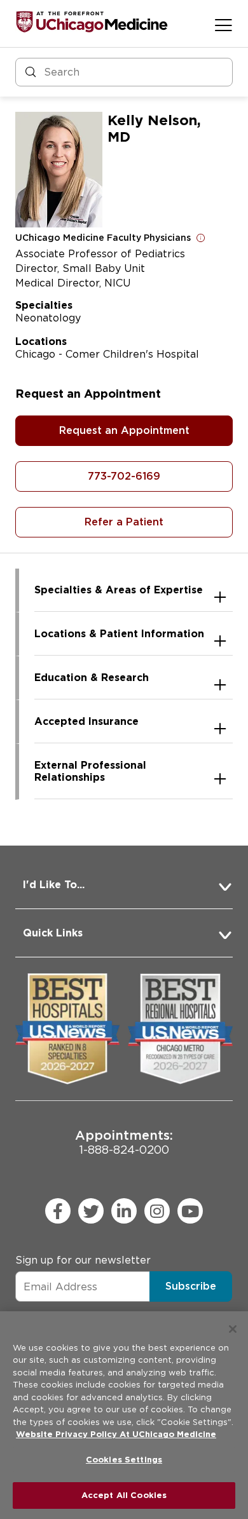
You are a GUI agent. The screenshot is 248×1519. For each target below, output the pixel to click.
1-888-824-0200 (124, 1142)
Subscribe (190, 1286)
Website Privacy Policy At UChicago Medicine (116, 1434)
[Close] (233, 1329)
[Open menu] (223, 25)
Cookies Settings (124, 1459)
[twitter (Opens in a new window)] (91, 1211)
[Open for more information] (201, 238)
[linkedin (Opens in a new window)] (124, 1211)
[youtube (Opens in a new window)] (190, 1211)
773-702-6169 (124, 476)
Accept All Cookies (124, 1495)
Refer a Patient (124, 522)
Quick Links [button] (53, 933)
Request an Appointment (124, 430)
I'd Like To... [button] (54, 885)
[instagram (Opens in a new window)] (157, 1211)
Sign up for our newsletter (83, 1260)
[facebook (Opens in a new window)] (58, 1211)
